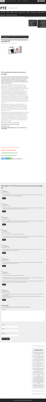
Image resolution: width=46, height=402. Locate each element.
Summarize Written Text (11, 43)
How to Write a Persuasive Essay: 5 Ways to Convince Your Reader (38, 360)
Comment (4, 309)
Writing (16, 12)
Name (3, 324)
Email (3, 328)
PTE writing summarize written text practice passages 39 (42, 23)
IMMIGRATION (3, 15)
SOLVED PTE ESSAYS (22, 12)
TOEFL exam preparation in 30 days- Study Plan (38, 364)
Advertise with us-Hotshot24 (11, 15)
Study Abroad (33, 12)
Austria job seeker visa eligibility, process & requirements (38, 369)
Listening (28, 12)
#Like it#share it (17, 159)
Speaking (12, 12)
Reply (4, 198)
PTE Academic (3, 12)
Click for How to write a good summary (9, 147)
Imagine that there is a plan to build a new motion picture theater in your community (38, 386)
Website (3, 333)
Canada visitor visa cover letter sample (38, 375)
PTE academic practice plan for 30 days (38, 366)
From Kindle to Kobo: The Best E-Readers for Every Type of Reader (38, 353)
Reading (7, 12)
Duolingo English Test (41, 12)
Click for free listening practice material (8, 155)
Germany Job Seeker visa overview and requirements (38, 372)
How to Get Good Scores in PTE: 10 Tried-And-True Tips (38, 357)
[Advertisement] (15, 27)
